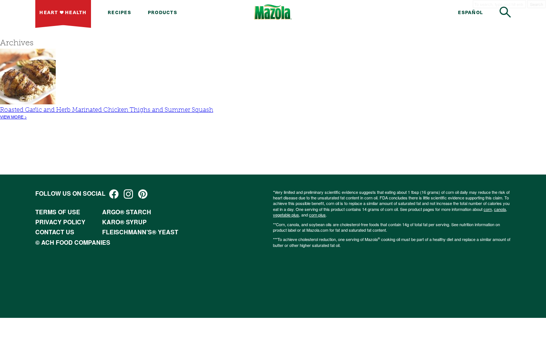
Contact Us (54, 232)
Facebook (113, 194)
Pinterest (142, 194)
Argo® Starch (126, 212)
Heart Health (63, 12)
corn (488, 209)
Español (470, 12)
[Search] (505, 12)
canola (500, 209)
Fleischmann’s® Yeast (140, 232)
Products (162, 12)
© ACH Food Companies (72, 242)
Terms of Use (57, 212)
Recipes (119, 12)
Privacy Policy (60, 222)
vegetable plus (286, 215)
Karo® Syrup (124, 222)
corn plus (317, 215)
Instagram (128, 194)
